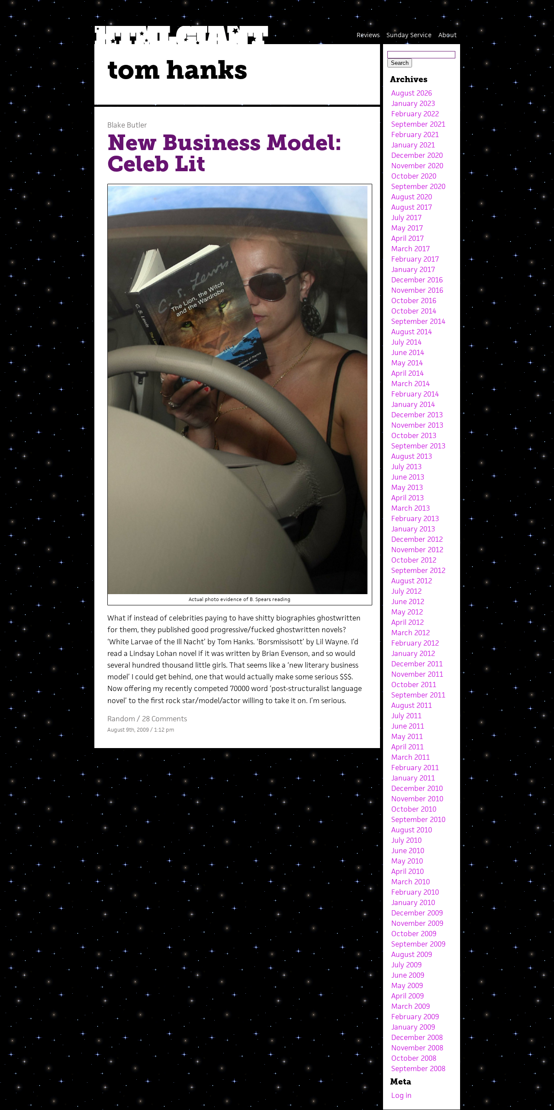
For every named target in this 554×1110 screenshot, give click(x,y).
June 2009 (407, 975)
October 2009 (413, 933)
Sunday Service (409, 35)
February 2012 (415, 643)
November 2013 (417, 425)
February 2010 (415, 892)
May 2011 (407, 736)
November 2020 (417, 165)
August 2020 (411, 197)
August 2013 (411, 456)
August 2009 (411, 954)
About (447, 35)
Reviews (368, 35)
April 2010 (407, 871)
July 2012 (406, 591)
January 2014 (413, 404)
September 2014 (418, 321)
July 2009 (406, 964)
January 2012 (413, 653)
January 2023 (413, 103)
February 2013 (415, 518)
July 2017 (406, 217)
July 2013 (406, 466)
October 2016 (413, 300)
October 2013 (413, 435)
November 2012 (417, 549)
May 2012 (407, 612)
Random (121, 718)
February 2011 (415, 767)
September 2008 (418, 1068)
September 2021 (418, 124)
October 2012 (413, 560)
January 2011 (413, 778)
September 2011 (418, 695)
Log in (401, 1095)
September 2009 (418, 944)
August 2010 (411, 830)
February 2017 (415, 259)
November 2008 (417, 1047)
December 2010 (417, 788)
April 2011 (407, 747)
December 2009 (417, 913)
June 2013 (407, 477)
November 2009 (417, 923)
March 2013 (410, 508)
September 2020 (418, 186)
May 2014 (407, 363)
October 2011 (413, 684)
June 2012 (407, 601)
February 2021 (415, 134)
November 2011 (417, 674)
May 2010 (407, 861)
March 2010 (410, 881)
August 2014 (411, 331)
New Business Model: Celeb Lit (224, 153)
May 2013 (407, 487)
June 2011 (407, 726)
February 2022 (415, 113)
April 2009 (407, 996)
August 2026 (411, 93)
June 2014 (407, 352)
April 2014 (407, 373)
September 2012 (418, 570)
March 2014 (410, 383)
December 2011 (417, 664)
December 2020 (417, 155)
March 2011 (410, 757)
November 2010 (417, 798)
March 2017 (410, 248)
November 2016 (417, 290)
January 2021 (413, 145)
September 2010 (418, 819)
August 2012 (411, 580)
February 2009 (415, 1016)
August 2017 (411, 207)
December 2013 (417, 414)
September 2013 (418, 446)
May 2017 (407, 228)
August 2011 (411, 705)
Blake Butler (127, 125)
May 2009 (407, 985)
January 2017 (413, 269)
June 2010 (407, 850)
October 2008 (413, 1058)
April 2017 (407, 238)
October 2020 (413, 176)
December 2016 (417, 280)
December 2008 (417, 1037)
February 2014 (415, 394)
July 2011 (406, 715)
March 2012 (410, 632)
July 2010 (406, 840)
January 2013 (413, 529)
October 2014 (413, 311)
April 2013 (407, 497)
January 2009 (413, 1027)
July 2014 (406, 342)
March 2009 (410, 1006)
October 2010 (413, 809)
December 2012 (417, 539)
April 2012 (407, 622)
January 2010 (413, 902)
